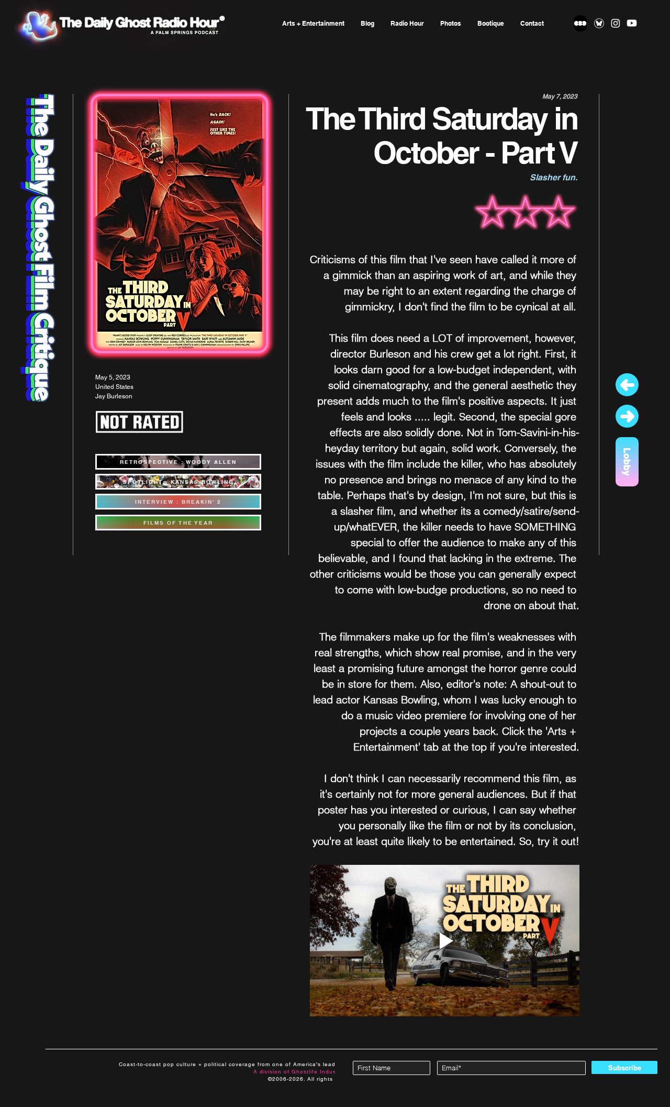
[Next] (627, 416)
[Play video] (444, 941)
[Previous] (627, 384)
